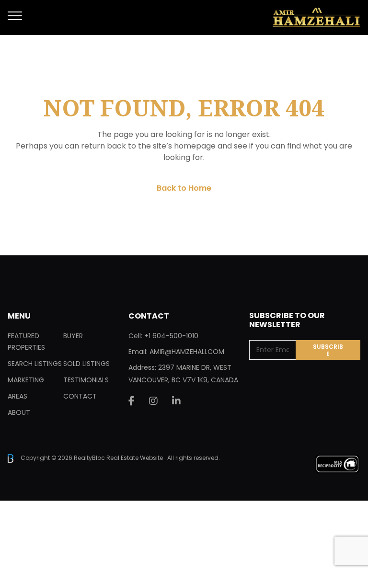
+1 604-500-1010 (171, 336)
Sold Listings (86, 363)
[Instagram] (153, 401)
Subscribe (328, 350)
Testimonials (86, 380)
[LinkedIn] (176, 401)
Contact (80, 396)
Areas (17, 396)
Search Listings (35, 363)
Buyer (73, 336)
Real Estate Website (135, 458)
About (19, 412)
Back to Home (184, 188)
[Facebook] (131, 401)
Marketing (26, 380)
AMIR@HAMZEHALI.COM (187, 351)
